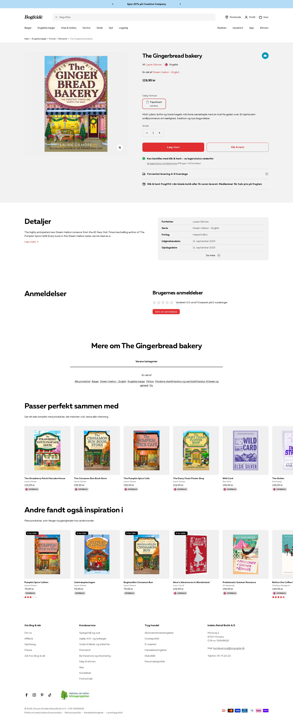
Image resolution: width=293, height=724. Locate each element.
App (251, 27)
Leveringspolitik (115, 712)
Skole (100, 27)
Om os (28, 632)
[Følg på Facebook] (26, 695)
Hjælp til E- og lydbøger (92, 638)
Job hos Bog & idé (34, 655)
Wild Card (228, 478)
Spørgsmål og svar (89, 632)
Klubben (221, 27)
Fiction (52, 38)
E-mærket (150, 644)
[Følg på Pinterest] (42, 695)
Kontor (86, 27)
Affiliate (28, 638)
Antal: (145, 125)
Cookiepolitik (152, 638)
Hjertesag (30, 644)
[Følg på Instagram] (34, 695)
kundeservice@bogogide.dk (229, 648)
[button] (30, 596)
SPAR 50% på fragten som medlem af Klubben (146, 3)
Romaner (62, 38)
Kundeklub (85, 672)
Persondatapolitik (155, 661)
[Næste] (180, 4)
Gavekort (238, 27)
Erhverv (264, 27)
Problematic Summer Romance (239, 582)
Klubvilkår (150, 655)
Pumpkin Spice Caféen (36, 582)
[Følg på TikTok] (50, 695)
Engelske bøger (46, 27)
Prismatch (85, 649)
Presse (28, 649)
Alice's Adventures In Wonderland (191, 582)
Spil (111, 27)
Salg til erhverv (87, 661)
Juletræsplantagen (84, 582)
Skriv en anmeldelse (166, 311)
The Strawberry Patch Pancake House (44, 478)
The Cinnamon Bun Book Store (90, 478)
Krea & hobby (68, 27)
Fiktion (150, 381)
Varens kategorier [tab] (146, 361)
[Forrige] (112, 4)
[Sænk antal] (147, 133)
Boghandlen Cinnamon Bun (138, 582)
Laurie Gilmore (154, 64)
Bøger (27, 27)
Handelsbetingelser (156, 649)
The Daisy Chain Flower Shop (188, 478)
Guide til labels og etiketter (94, 644)
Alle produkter (82, 381)
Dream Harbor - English (166, 72)
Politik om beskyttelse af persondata (43, 712)
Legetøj (123, 27)
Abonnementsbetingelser (159, 632)
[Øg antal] (159, 133)
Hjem (26, 38)
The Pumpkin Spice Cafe (137, 478)
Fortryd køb (86, 678)
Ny (151, 385)
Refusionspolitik (73, 712)
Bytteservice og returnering (95, 655)
